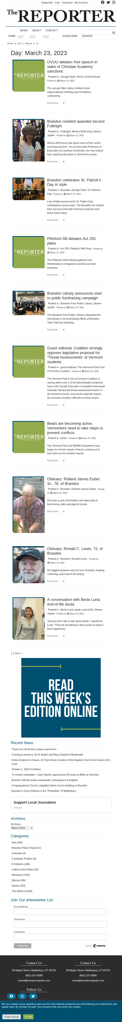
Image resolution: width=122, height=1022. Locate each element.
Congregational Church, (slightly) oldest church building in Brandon (49, 785)
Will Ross (86, 248)
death (78, 609)
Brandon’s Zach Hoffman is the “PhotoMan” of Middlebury (44, 791)
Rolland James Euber (83, 489)
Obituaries (17, 875)
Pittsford (74, 248)
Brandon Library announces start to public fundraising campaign (74, 295)
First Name (19, 919)
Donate (87, 36)
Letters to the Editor (22, 869)
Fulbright (66, 131)
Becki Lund (67, 609)
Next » (18, 653)
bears (64, 438)
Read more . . (54, 103)
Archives (16, 824)
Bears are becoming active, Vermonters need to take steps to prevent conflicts (75, 428)
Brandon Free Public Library (76, 303)
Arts (14, 842)
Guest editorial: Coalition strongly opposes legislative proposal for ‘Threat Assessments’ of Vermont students (75, 355)
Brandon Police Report (24, 848)
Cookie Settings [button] (11, 1017)
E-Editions (17, 864)
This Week (18, 891)
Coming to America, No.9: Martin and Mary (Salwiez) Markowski (47, 754)
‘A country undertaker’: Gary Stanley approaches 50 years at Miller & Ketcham (55, 774)
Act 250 (64, 248)
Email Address (21, 906)
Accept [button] (28, 1017)
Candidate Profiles (22, 858)
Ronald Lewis (79, 558)
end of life (87, 609)
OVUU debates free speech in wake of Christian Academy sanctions (72, 66)
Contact (52, 30)
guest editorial (68, 367)
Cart (57, 2)
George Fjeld (68, 76)
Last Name (19, 932)
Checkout (67, 2)
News (24, 30)
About (36, 30)
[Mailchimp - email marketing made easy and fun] (95, 947)
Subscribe (47, 2)
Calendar (17, 853)
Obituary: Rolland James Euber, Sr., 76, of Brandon (74, 481)
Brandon (65, 190)
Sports (15, 885)
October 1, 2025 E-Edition (26, 769)
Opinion (16, 880)
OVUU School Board (88, 76)
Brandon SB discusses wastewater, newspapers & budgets (45, 780)
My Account (81, 2)
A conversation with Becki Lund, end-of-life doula (74, 601)
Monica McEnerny (82, 131)
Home (12, 36)
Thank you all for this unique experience (34, 749)
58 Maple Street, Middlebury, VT (30, 970)
